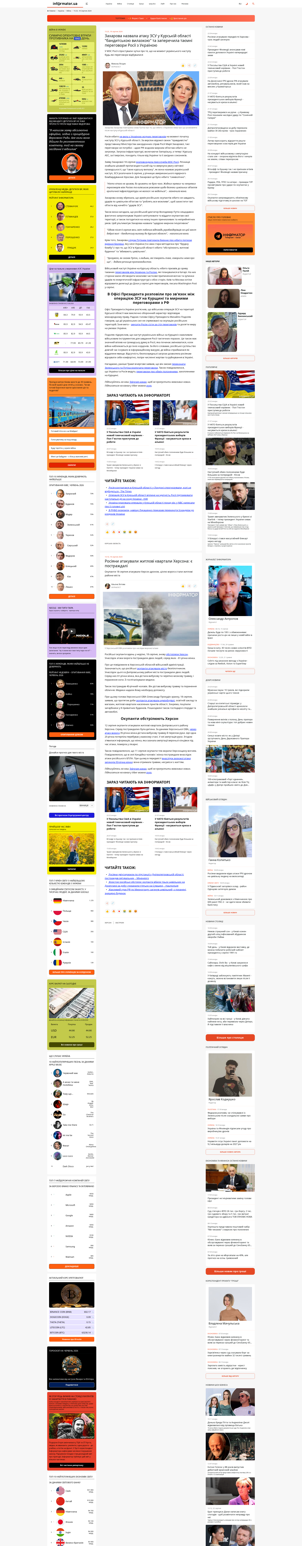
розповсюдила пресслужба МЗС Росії (157, 162)
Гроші (141, 4)
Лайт (163, 4)
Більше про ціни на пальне (71, 370)
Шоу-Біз (152, 4)
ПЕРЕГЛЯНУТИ (230, 250)
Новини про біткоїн (72, 1339)
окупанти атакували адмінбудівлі (155, 700)
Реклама (185, 4)
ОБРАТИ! (72, 465)
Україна (109, 4)
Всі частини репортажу (71, 1465)
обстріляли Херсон (177, 654)
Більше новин (230, 208)
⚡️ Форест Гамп (136, 18)
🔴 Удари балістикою (157, 18)
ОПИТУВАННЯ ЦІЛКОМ (72, 734)
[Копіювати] (195, 65)
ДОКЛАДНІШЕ (72, 1266)
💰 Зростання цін (179, 18)
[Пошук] (253, 3)
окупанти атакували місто (152, 668)
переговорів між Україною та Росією (136, 272)
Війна (119, 4)
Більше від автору (230, 1376)
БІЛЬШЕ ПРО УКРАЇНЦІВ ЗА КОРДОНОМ (72, 972)
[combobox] (86, 805)
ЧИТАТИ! (72, 869)
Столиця (130, 4)
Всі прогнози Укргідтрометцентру (72, 815)
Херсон (108, 923)
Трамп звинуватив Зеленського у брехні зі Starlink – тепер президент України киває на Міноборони (125, 468)
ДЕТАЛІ (71, 177)
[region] (71, 812)
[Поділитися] (189, 65)
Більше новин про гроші (230, 1271)
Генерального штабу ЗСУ (75, 108)
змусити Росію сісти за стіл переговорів (154, 324)
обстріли (119, 923)
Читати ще (230, 671)
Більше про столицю (230, 1037)
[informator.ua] (65, 4)
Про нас (173, 4)
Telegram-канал (138, 381)
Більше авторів (230, 358)
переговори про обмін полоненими (157, 371)
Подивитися (72, 1385)
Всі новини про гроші (71, 1044)
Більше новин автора (230, 1152)
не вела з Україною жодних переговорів (143, 136)
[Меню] (87, 4)
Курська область (113, 543)
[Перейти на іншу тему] (246, 3)
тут (149, 385)
